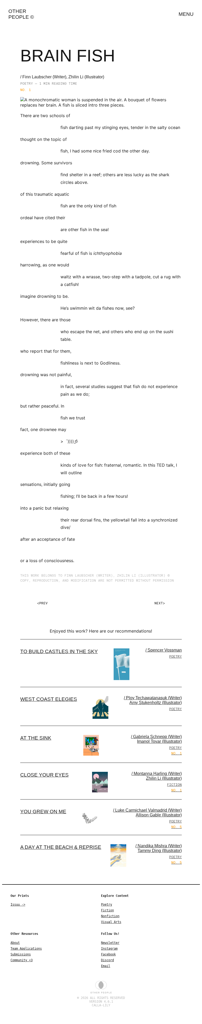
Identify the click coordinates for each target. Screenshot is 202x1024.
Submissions (21, 954)
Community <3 (22, 960)
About (15, 943)
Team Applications (26, 948)
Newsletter (110, 943)
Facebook (108, 954)
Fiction (107, 910)
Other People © (21, 14)
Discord (107, 960)
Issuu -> (18, 904)
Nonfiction (110, 916)
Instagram (109, 948)
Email (105, 966)
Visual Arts (111, 922)
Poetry (106, 904)
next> (159, 603)
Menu (186, 14)
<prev (42, 603)
